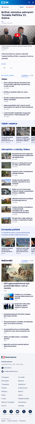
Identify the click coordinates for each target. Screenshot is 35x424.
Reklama (21, 381)
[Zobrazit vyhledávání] (29, 2)
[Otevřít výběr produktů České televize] (33, 2)
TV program (5, 377)
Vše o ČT (4, 406)
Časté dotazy (22, 402)
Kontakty (21, 406)
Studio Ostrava (22, 388)
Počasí (3, 395)
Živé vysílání (5, 381)
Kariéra (20, 395)
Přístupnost (22, 421)
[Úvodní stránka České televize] (9, 357)
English (3, 421)
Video (4, 68)
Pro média (21, 377)
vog (2, 21)
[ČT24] (4, 2)
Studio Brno (21, 384)
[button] (17, 35)
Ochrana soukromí (12, 421)
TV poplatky (5, 384)
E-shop (3, 398)
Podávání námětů (23, 398)
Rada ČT (20, 391)
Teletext (4, 388)
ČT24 (11, 68)
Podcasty (4, 391)
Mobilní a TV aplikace (7, 402)
